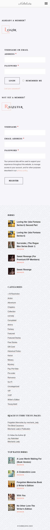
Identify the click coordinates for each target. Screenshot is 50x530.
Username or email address (16, 52)
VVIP (10, 395)
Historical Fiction (14, 351)
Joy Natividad (13, 438)
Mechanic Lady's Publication (19, 428)
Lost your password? (12, 88)
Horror (10, 355)
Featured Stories (14, 337)
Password (12, 66)
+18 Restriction (14, 293)
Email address (14, 139)
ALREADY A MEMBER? (14, 20)
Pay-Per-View (13, 368)
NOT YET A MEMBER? (13, 97)
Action (10, 298)
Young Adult (12, 404)
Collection (11, 311)
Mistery (11, 359)
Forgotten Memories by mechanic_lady (23, 422)
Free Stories (12, 342)
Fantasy (11, 329)
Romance (11, 377)
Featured (11, 333)
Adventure (12, 302)
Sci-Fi (10, 381)
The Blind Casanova (16, 425)
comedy (11, 315)
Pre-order (11, 373)
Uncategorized (13, 386)
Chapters (11, 307)
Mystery (11, 364)
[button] (46, 3)
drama (10, 324)
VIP (9, 390)
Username (12, 127)
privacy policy (22, 170)
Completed (12, 320)
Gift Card (11, 346)
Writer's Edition (14, 399)
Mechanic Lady (14, 441)
